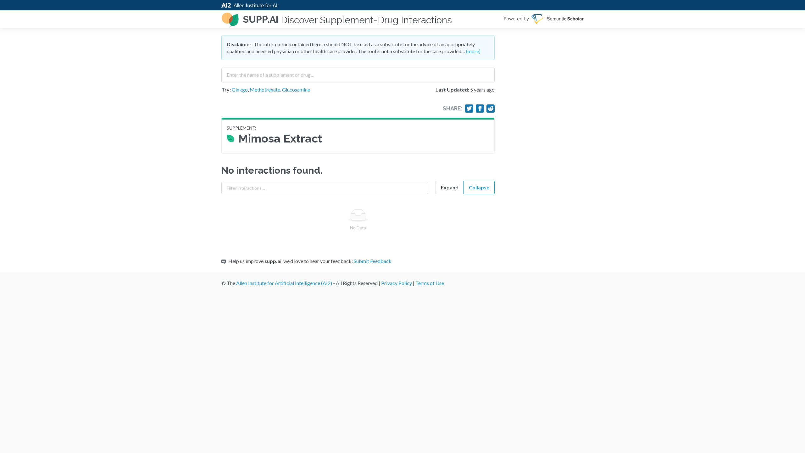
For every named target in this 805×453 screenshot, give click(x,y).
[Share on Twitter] (469, 108)
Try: (226, 89)
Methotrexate (265, 89)
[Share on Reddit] (490, 108)
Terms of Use (429, 283)
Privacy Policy (396, 283)
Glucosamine (296, 89)
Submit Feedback (372, 261)
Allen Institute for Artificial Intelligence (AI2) (284, 283)
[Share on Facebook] (480, 108)
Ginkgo (240, 89)
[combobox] (358, 73)
